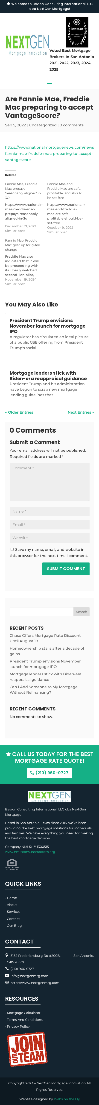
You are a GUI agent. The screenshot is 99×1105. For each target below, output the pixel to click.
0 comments (72, 125)
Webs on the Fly (67, 1099)
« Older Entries (19, 412)
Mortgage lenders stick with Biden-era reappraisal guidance (48, 376)
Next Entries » (81, 412)
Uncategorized (43, 125)
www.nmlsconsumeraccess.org (30, 852)
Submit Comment (66, 568)
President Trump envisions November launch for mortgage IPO (47, 326)
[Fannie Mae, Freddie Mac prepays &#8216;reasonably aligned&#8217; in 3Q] (26, 207)
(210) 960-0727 (51, 773)
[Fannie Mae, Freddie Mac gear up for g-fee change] (26, 262)
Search (81, 612)
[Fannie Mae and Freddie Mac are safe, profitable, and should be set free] (68, 208)
